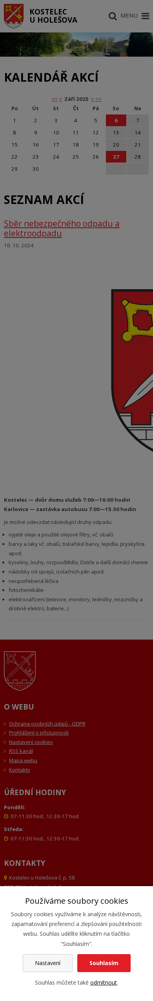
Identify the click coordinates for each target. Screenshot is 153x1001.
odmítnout (103, 982)
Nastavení (47, 963)
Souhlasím (103, 963)
